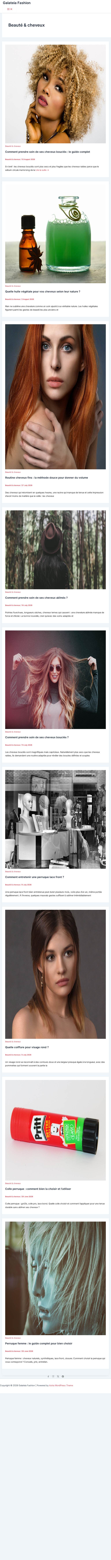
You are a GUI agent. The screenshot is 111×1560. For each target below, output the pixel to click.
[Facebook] (48, 1376)
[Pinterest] (63, 1376)
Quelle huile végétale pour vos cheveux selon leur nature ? (42, 291)
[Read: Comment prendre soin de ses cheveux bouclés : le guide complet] (55, 142)
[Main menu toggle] (10, 9)
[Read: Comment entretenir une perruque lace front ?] (55, 868)
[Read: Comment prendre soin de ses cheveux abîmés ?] (55, 588)
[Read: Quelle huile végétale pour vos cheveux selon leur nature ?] (55, 282)
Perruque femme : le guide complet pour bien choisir (38, 1343)
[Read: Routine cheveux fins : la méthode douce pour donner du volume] (55, 468)
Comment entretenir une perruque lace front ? (34, 877)
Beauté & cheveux (13, 146)
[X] (58, 1376)
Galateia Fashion (16, 3)
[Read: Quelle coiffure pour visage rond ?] (55, 1038)
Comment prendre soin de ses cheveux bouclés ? (37, 737)
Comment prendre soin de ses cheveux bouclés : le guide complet (47, 151)
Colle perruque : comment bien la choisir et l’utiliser (38, 1188)
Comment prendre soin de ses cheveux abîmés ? (36, 597)
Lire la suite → (42, 170)
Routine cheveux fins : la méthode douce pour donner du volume (46, 477)
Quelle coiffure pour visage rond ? (27, 1047)
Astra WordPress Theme (61, 1385)
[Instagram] (53, 1376)
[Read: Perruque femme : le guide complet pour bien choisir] (55, 1334)
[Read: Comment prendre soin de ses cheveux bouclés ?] (55, 728)
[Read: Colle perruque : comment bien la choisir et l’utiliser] (55, 1180)
